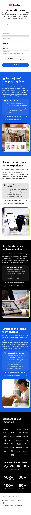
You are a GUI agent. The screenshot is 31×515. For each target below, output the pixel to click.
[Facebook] (3, 497)
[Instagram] (7, 497)
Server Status (5, 500)
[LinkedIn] (10, 497)
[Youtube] (16, 497)
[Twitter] (13, 497)
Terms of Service (13, 500)
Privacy (19, 500)
